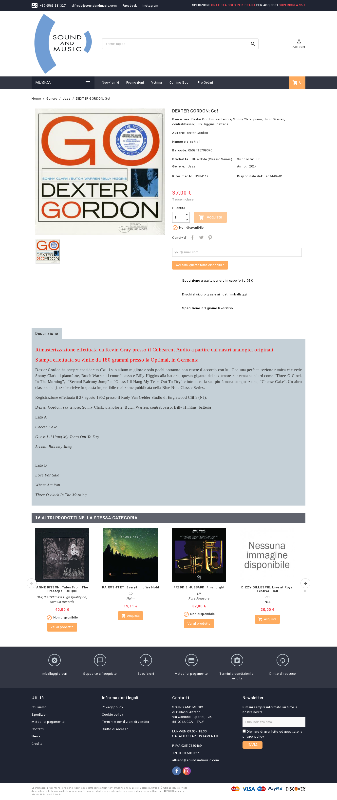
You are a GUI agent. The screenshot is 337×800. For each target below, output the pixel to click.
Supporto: (245, 159)
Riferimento (182, 176)
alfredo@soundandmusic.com (94, 5)
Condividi (192, 237)
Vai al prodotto (62, 627)
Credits (37, 743)
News (36, 736)
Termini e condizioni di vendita (125, 722)
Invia (252, 745)
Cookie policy (112, 714)
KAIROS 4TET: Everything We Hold (130, 587)
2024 (253, 166)
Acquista (210, 217)
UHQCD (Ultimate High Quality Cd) (62, 597)
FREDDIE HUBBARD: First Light (199, 587)
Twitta (201, 237)
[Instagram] (186, 770)
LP (258, 159)
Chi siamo (39, 707)
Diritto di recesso (115, 729)
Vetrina (156, 82)
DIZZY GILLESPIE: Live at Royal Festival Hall (267, 589)
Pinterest (210, 237)
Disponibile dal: (250, 176)
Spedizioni (40, 714)
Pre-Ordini (205, 82)
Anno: (242, 166)
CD (131, 594)
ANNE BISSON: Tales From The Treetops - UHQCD (62, 589)
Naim (130, 598)
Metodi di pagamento (48, 722)
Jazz (191, 166)
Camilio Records (62, 602)
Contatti (38, 729)
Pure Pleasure (199, 598)
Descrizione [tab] (46, 333)
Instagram (150, 5)
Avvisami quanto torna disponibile (200, 265)
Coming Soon (180, 82)
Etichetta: (180, 159)
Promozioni (135, 82)
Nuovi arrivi (110, 82)
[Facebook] (176, 770)
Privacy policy (112, 707)
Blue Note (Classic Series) (212, 159)
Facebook (130, 5)
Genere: (178, 166)
